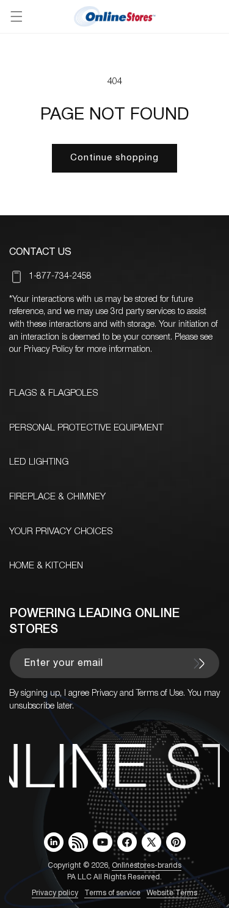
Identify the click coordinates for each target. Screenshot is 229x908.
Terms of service (112, 893)
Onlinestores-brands (146, 865)
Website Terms (172, 893)
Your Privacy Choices (61, 531)
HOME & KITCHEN (46, 566)
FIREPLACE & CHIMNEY (57, 497)
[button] (16, 16)
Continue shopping (114, 158)
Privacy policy (55, 893)
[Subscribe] (199, 663)
